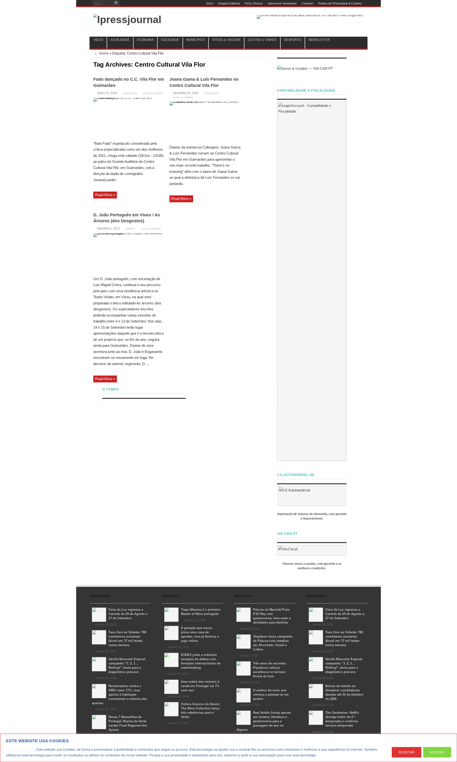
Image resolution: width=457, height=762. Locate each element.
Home (103, 53)
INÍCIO (98, 40)
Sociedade (170, 40)
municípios (195, 40)
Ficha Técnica (254, 3)
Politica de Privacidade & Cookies (340, 3)
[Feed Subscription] (264, 64)
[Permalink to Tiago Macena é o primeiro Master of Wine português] (171, 614)
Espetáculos (130, 93)
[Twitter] (165, 4)
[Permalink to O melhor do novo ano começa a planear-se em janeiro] (243, 695)
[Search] (116, 3)
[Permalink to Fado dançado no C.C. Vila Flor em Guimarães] (129, 117)
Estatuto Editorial (229, 3)
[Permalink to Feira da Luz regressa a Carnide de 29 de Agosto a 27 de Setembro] (99, 614)
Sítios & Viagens (226, 40)
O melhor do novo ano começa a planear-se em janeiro (271, 694)
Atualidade (120, 40)
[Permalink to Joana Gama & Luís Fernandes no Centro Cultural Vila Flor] (205, 121)
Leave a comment (153, 93)
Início (209, 3)
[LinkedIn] (171, 4)
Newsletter (319, 40)
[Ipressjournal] (127, 19)
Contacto (307, 3)
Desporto (292, 40)
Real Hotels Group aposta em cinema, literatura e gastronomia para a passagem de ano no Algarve (263, 721)
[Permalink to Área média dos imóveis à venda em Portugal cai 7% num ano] (171, 686)
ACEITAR (437, 752)
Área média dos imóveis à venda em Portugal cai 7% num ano (200, 686)
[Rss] (154, 4)
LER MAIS (326, 755)
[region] (228, 748)
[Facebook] (160, 4)
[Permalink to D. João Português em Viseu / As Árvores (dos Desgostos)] (129, 253)
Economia (145, 40)
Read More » (105, 195)
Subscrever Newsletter (282, 3)
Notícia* (130, 228)
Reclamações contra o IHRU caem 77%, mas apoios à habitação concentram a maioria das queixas (119, 694)
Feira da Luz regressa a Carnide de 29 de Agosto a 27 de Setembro (128, 614)
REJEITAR (406, 752)
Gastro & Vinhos (262, 40)
